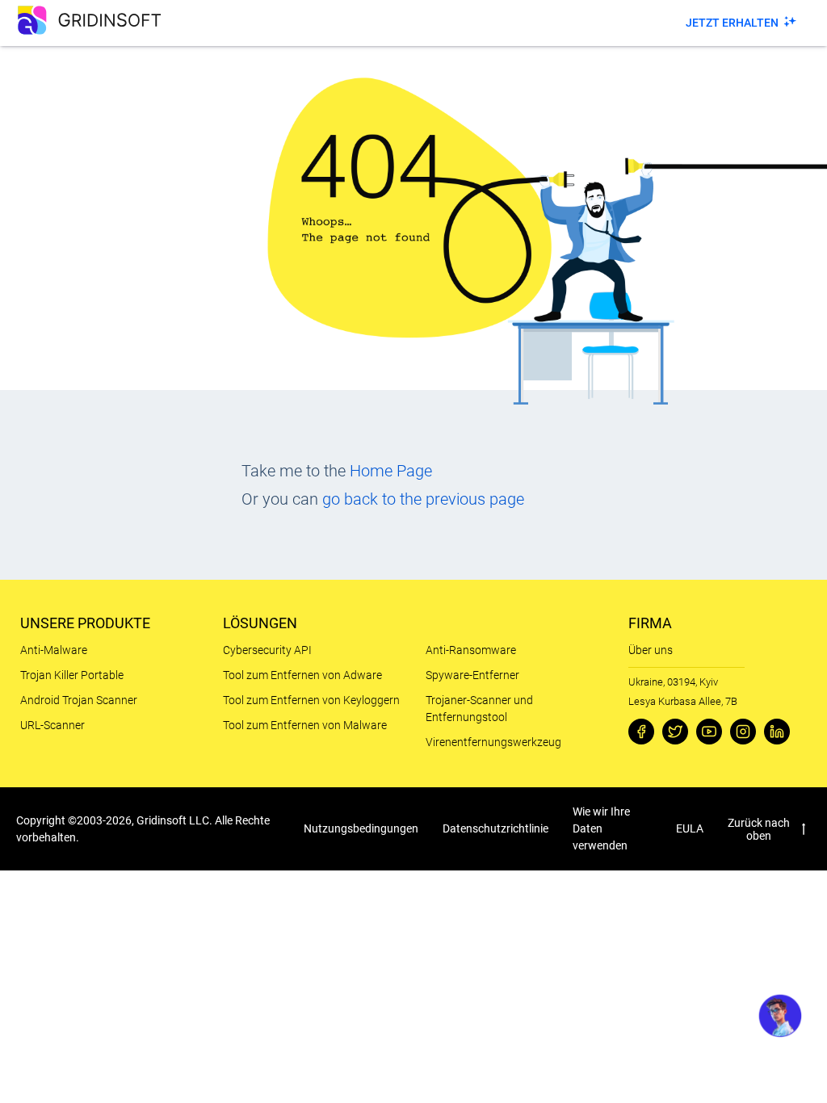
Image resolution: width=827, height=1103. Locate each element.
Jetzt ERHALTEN (732, 22)
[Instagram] (743, 731)
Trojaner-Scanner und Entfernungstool (479, 708)
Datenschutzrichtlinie (495, 828)
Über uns (650, 650)
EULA (689, 828)
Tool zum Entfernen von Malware (305, 725)
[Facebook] (641, 731)
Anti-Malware (53, 650)
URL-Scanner (52, 725)
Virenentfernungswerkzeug (493, 742)
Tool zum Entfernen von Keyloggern (311, 700)
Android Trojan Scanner (78, 700)
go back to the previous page (423, 499)
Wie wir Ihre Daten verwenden (601, 828)
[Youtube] (709, 731)
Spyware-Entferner (472, 675)
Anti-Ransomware (471, 650)
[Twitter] (675, 731)
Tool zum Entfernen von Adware (302, 675)
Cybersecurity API (267, 650)
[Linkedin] (777, 731)
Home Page (391, 470)
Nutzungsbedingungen (361, 828)
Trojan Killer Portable (72, 675)
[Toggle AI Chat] (780, 1015)
